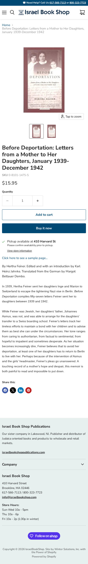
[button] (36, 131)
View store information (19, 250)
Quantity (7, 191)
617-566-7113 (58, 2)
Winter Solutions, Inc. (67, 549)
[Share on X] (13, 390)
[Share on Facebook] (5, 390)
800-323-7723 (78, 2)
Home (6, 25)
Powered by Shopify (44, 556)
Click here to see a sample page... (24, 258)
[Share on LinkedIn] (21, 390)
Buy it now (44, 228)
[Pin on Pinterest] (28, 390)
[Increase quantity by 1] (38, 200)
